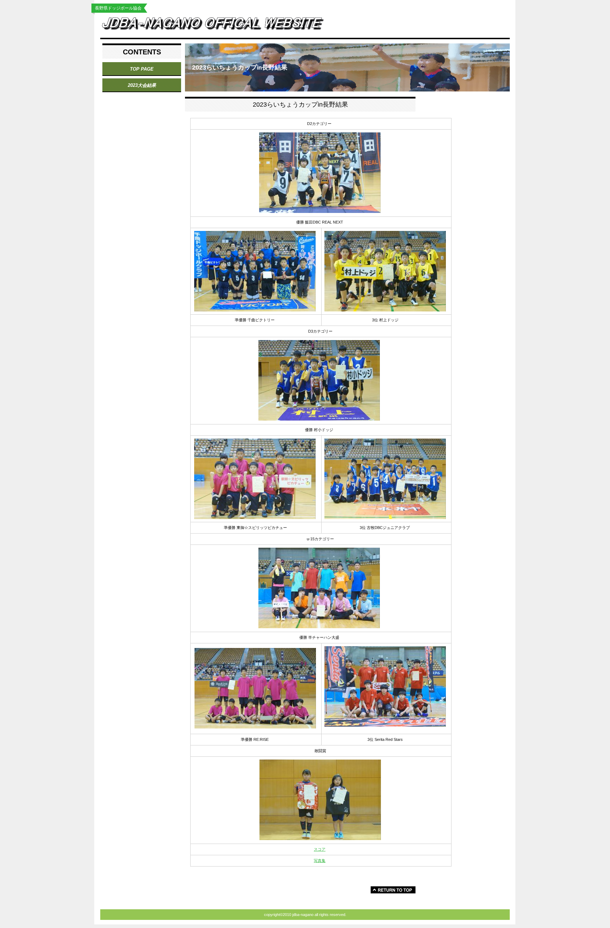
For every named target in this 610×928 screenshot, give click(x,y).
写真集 (319, 860)
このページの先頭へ (393, 889)
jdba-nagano (218, 25)
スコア (319, 849)
